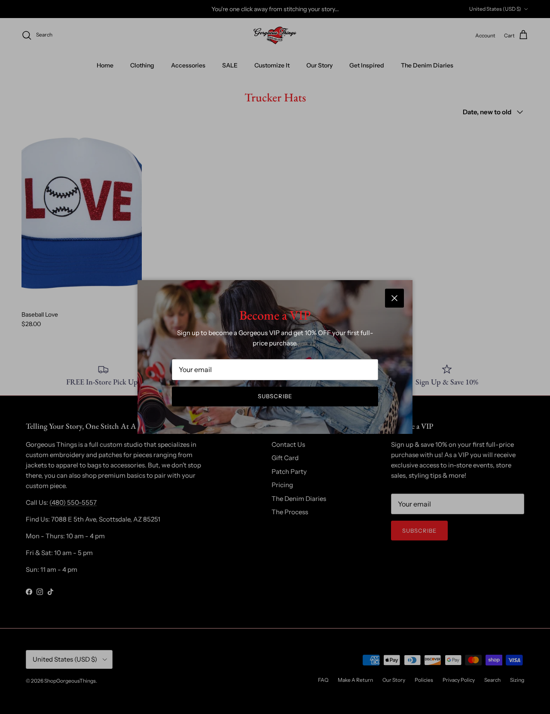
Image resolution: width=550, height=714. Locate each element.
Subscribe (275, 396)
